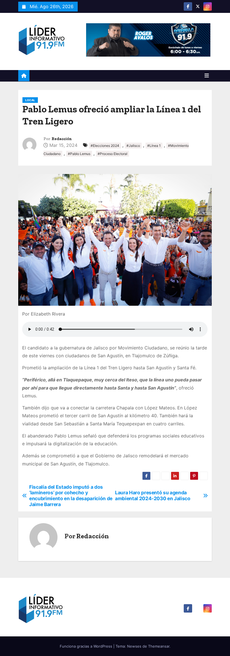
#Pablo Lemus (79, 154)
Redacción (62, 138)
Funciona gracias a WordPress (86, 646)
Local (30, 100)
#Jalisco (133, 145)
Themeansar (158, 646)
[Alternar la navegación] (207, 75)
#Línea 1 (154, 145)
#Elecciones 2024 (105, 145)
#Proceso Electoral (112, 154)
